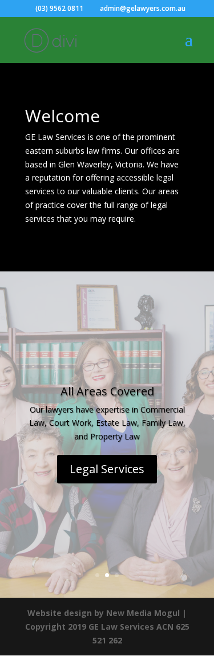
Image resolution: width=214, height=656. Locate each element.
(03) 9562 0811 (59, 8)
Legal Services (107, 469)
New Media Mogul (143, 612)
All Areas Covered (107, 391)
